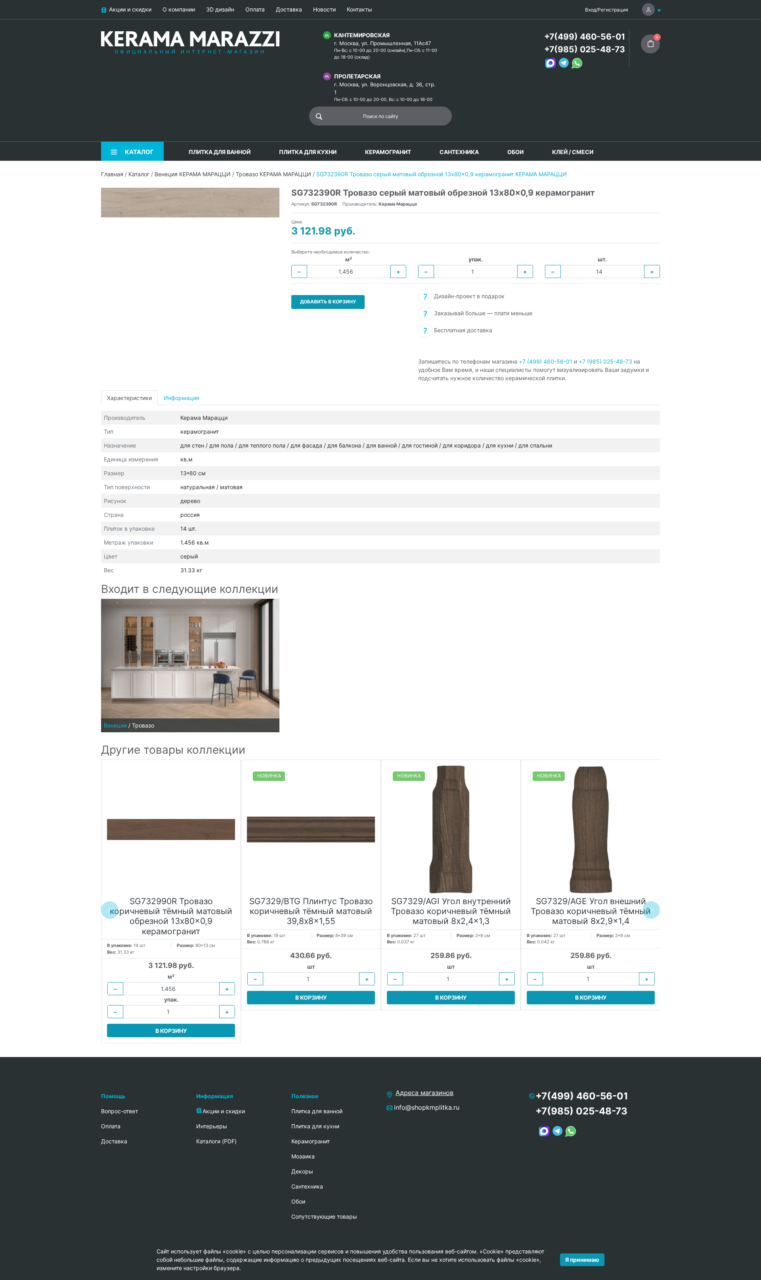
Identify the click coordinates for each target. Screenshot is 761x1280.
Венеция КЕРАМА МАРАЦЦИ (193, 174)
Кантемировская (362, 35)
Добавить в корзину (328, 302)
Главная (112, 174)
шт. (602, 259)
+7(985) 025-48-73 (584, 49)
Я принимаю (582, 1259)
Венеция (115, 725)
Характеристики (129, 397)
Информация (181, 397)
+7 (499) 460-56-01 (545, 361)
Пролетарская (357, 76)
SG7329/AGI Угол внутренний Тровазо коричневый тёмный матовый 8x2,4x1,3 (451, 911)
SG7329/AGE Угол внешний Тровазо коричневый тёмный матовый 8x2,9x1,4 (591, 911)
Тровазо (143, 725)
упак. (475, 259)
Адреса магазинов (424, 1093)
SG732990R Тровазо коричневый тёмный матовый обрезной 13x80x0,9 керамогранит (171, 916)
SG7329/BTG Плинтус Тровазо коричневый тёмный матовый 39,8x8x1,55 (311, 911)
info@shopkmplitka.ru (426, 1107)
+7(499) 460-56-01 (584, 37)
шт (311, 966)
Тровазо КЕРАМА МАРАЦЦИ (273, 174)
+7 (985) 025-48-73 (605, 361)
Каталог (138, 174)
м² (348, 259)
